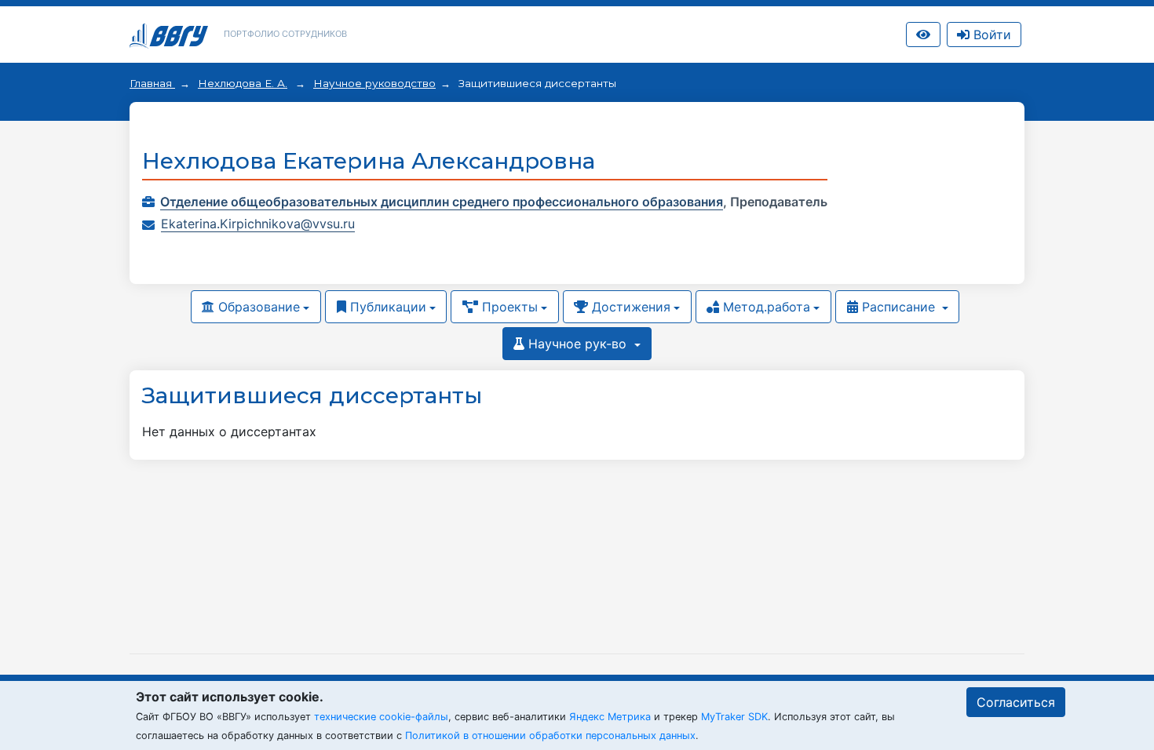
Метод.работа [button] (764, 307)
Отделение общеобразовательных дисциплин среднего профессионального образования (441, 201)
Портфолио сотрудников (285, 33)
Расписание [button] (898, 307)
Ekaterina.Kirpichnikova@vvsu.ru (258, 223)
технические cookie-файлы (381, 717)
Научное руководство (374, 83)
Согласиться (1016, 702)
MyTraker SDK (734, 717)
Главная (152, 83)
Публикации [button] (386, 307)
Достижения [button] (629, 307)
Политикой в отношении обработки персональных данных (550, 735)
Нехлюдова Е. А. (242, 83)
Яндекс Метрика (610, 717)
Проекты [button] (508, 307)
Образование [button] (257, 307)
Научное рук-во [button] (577, 343)
